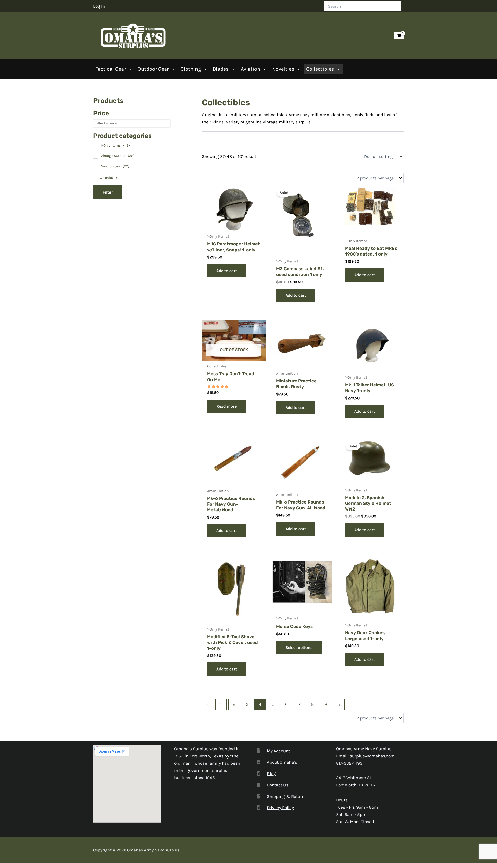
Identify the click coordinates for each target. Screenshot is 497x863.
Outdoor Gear (153, 69)
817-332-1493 (349, 763)
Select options (299, 647)
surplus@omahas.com (372, 756)
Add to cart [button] (226, 270)
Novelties (283, 69)
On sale (108, 178)
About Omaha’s (282, 762)
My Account (278, 750)
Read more (226, 406)
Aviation (250, 69)
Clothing (191, 69)
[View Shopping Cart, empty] (399, 36)
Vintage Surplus (118, 156)
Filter (108, 192)
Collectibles (320, 69)
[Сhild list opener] (138, 155)
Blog (271, 773)
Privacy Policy (280, 807)
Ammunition (115, 166)
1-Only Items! (115, 145)
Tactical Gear (111, 69)
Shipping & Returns (287, 796)
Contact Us (277, 784)
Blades (221, 69)
